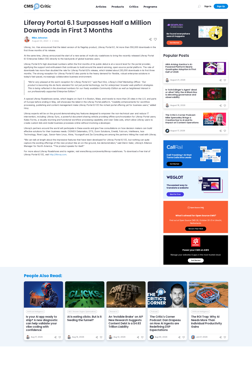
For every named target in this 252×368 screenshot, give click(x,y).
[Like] (155, 39)
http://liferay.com (57, 154)
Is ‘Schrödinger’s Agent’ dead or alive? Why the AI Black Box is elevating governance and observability (181, 93)
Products (118, 7)
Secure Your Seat (195, 229)
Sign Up (221, 6)
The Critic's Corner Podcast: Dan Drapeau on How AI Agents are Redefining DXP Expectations (165, 323)
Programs (150, 7)
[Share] (150, 39)
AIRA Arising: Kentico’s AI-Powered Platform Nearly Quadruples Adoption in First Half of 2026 (180, 68)
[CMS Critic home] (37, 6)
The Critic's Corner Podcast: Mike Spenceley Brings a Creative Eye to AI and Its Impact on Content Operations (182, 118)
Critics (133, 7)
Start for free (175, 194)
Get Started (174, 43)
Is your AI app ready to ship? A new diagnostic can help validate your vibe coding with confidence (42, 323)
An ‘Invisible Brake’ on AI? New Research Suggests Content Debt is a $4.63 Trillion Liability (126, 322)
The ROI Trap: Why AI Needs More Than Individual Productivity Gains (206, 322)
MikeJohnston (39, 37)
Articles (101, 7)
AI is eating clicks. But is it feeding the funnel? (84, 318)
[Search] (199, 6)
